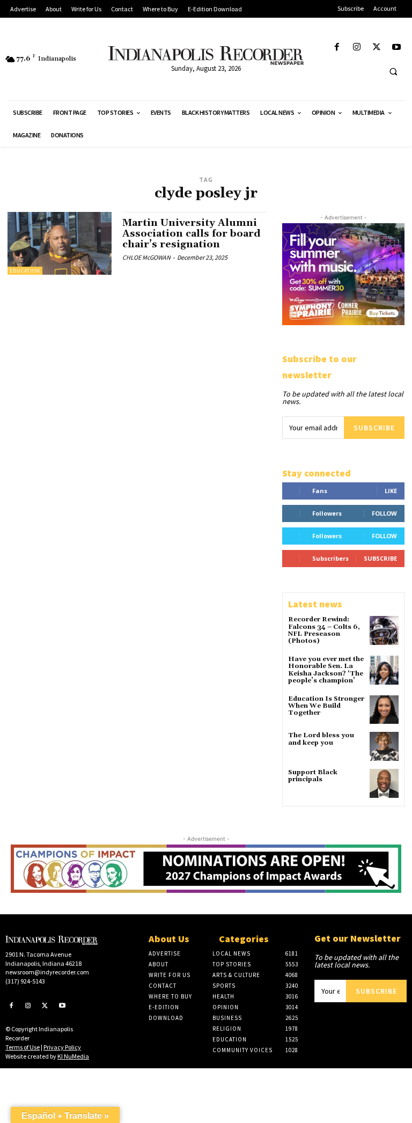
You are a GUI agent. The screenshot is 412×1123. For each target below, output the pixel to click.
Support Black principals (312, 775)
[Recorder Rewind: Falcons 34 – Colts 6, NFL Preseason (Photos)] (384, 630)
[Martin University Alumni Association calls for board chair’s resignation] (60, 243)
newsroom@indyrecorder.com (47, 972)
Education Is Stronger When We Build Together (326, 706)
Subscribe (374, 427)
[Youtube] (396, 47)
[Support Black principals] (384, 783)
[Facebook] (336, 47)
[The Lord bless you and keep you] (384, 746)
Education (25, 270)
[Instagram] (356, 47)
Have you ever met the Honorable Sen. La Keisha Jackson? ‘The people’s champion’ (326, 670)
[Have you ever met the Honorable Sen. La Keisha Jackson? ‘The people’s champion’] (384, 670)
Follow (384, 513)
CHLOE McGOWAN (146, 257)
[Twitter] (377, 47)
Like (391, 491)
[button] (393, 71)
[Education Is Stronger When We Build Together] (384, 709)
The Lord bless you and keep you (321, 738)
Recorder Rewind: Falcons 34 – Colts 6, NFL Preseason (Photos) (324, 630)
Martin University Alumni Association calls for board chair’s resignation (191, 234)
